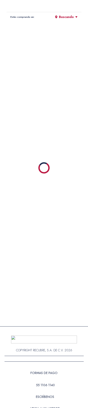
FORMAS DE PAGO (44, 373)
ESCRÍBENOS (45, 396)
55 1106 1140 (45, 385)
